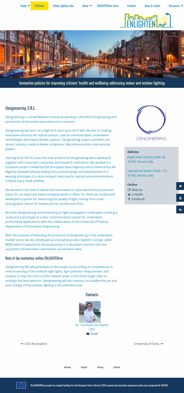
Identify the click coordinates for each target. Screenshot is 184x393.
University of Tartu (147, 344)
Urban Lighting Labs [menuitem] (63, 6)
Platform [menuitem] (39, 6)
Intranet (67, 367)
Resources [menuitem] (174, 6)
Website (137, 190)
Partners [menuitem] (131, 6)
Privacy (100, 367)
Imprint (84, 367)
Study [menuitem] (23, 6)
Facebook (138, 199)
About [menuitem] (85, 6)
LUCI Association (35, 344)
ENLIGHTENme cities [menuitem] (108, 6)
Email (94, 334)
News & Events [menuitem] (152, 6)
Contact (116, 367)
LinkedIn (137, 194)
